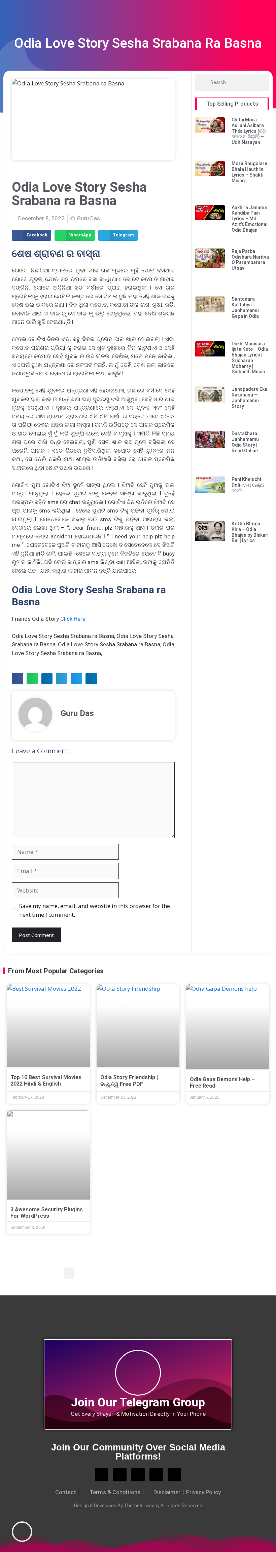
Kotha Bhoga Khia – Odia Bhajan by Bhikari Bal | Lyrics (250, 532)
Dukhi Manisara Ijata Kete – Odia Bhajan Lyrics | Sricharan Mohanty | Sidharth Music (250, 358)
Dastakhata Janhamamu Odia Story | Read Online (245, 442)
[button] (31, 235)
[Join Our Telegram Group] (138, 1373)
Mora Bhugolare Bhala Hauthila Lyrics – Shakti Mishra (249, 172)
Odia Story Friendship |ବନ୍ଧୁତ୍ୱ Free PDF (129, 1080)
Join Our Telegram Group (138, 1402)
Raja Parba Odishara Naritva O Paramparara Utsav (250, 260)
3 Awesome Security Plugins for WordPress (46, 1212)
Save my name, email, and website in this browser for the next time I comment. (94, 910)
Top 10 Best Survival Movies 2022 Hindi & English (45, 1080)
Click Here (72, 618)
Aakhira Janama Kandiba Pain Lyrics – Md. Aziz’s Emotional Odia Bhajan (250, 219)
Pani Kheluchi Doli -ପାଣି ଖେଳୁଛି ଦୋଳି (248, 485)
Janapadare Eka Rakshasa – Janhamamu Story (249, 397)
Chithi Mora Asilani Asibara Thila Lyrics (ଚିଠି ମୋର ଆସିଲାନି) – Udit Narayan (249, 131)
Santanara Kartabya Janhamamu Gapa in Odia (245, 307)
